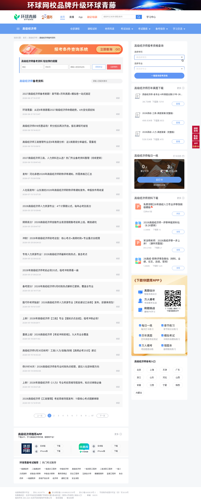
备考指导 (160, 28)
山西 (178, 377)
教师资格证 (62, 474)
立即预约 (113, 67)
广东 (178, 369)
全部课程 (75, 28)
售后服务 (196, 137)
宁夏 (165, 385)
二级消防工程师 (106, 469)
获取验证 (98, 67)
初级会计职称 (35, 474)
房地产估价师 (44, 478)
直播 (71, 17)
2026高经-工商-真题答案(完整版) (157, 113)
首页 (62, 17)
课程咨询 (196, 129)
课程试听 (92, 28)
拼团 (178, 214)
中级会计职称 (49, 474)
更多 (116, 434)
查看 (178, 103)
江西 (152, 385)
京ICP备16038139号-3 (87, 493)
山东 (152, 377)
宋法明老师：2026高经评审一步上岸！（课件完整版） (161, 242)
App (80, 17)
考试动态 (125, 28)
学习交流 (177, 28)
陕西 (178, 385)
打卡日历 (177, 156)
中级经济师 (64, 469)
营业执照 (70, 498)
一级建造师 (24, 469)
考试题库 (143, 28)
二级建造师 (36, 469)
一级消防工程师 (90, 469)
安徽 (139, 385)
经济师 (55, 478)
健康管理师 (99, 474)
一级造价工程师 (50, 469)
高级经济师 (29, 28)
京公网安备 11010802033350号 (63, 493)
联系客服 (59, 498)
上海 (152, 369)
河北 (165, 377)
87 (93, 416)
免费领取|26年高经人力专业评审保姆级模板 (162, 206)
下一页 (102, 416)
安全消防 (75, 478)
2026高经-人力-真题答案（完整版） (159, 132)
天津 (165, 369)
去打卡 (159, 179)
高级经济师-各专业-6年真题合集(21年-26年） (163, 94)
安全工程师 (74, 474)
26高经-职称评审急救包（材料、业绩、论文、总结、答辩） (161, 260)
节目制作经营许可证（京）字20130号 (114, 493)
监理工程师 (111, 474)
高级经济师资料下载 (146, 198)
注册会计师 (86, 474)
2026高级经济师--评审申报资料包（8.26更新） (161, 224)
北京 (139, 369)
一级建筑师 (30, 478)
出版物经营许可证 (22, 493)
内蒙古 (139, 392)
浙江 (139, 377)
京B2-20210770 (39, 493)
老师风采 (109, 28)
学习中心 (151, 17)
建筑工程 (64, 478)
